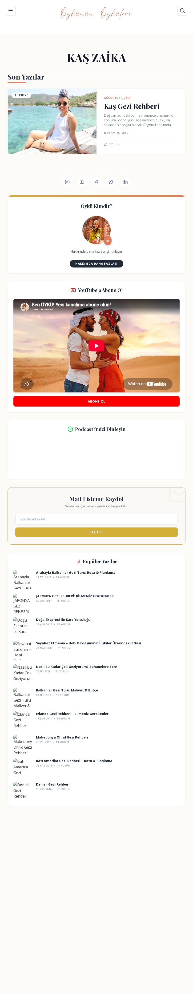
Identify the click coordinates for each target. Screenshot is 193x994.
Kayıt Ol (96, 532)
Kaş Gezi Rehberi (131, 106)
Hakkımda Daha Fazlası (96, 264)
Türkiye (21, 95)
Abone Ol (96, 401)
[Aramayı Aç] (182, 11)
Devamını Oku (116, 133)
